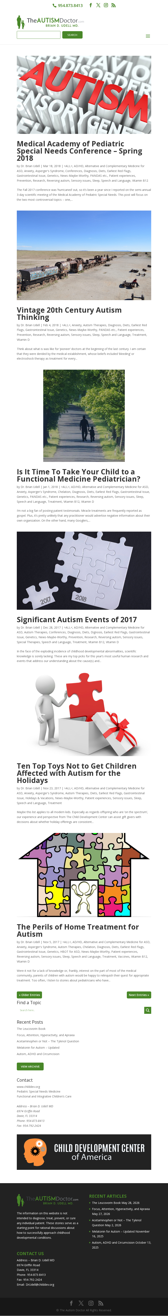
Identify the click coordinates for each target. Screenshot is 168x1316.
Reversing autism (58, 180)
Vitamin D (23, 340)
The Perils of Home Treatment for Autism (78, 930)
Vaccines (123, 956)
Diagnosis (90, 171)
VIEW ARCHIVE (30, 1066)
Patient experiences (122, 176)
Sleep (96, 180)
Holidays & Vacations (39, 798)
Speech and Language (116, 180)
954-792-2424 (32, 1126)
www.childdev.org (28, 1087)
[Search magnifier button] (147, 1010)
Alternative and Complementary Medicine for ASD (115, 487)
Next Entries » (139, 995)
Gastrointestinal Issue (31, 176)
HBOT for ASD (70, 952)
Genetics (53, 176)
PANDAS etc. (98, 176)
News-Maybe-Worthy (74, 176)
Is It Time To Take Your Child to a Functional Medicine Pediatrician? (78, 475)
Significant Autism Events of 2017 (77, 619)
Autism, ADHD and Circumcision (38, 1054)
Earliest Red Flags (119, 171)
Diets (102, 171)
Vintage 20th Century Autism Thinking (69, 313)
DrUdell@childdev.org (40, 1284)
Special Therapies (28, 642)
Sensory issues (81, 180)
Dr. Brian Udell (30, 166)
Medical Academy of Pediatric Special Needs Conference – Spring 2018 (79, 151)
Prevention (24, 180)
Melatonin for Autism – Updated (38, 1047)
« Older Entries (29, 995)
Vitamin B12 (140, 180)
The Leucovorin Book (31, 1029)
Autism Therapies (94, 325)
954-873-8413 (35, 1121)
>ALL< (68, 166)
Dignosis (96, 632)
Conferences (73, 171)
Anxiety (29, 171)
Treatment (139, 335)
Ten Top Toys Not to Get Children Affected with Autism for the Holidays (77, 773)
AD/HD (78, 166)
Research (39, 180)
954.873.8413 (70, 5)
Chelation (64, 492)
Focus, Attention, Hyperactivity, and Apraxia (46, 1035)
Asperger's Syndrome (49, 171)
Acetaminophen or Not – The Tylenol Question (48, 1041)
